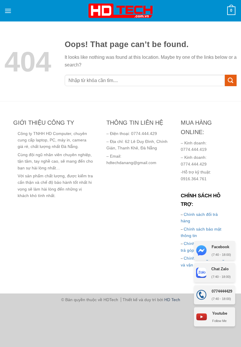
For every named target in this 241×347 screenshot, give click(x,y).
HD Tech (172, 299)
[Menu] (7, 11)
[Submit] (231, 80)
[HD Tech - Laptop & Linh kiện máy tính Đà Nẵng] (120, 11)
